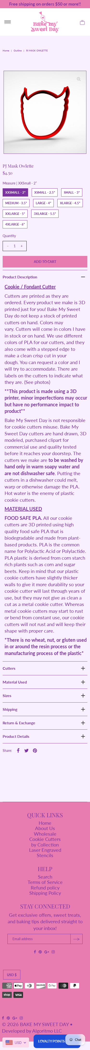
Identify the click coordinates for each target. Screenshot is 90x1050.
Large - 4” (43, 203)
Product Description (20, 277)
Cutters (9, 668)
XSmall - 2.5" (44, 192)
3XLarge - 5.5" (45, 214)
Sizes (7, 695)
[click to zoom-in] (78, 78)
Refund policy (45, 887)
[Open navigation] (8, 22)
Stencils (45, 855)
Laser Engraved (45, 850)
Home (6, 50)
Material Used (15, 682)
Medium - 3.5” (16, 203)
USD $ (12, 975)
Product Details (16, 736)
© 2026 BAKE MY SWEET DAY (35, 1024)
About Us (45, 828)
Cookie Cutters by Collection (45, 841)
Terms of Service (45, 882)
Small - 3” (72, 192)
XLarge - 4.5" (70, 203)
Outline (18, 50)
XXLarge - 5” (15, 214)
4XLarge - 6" (15, 224)
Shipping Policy (45, 893)
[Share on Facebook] (18, 750)
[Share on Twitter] (26, 750)
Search (45, 877)
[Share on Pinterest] (34, 750)
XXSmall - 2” (15, 192)
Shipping (10, 709)
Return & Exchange (19, 722)
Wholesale (45, 834)
